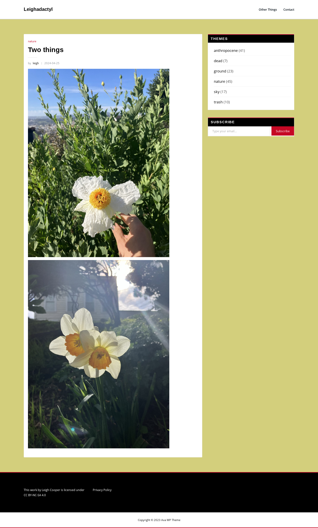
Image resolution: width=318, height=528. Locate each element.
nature (32, 41)
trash (218, 101)
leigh (33, 63)
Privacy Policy (102, 490)
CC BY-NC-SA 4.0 (35, 495)
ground (220, 71)
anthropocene (226, 50)
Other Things (268, 10)
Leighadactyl (38, 9)
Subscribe (283, 131)
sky (217, 91)
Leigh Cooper (51, 490)
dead (218, 60)
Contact (288, 10)
